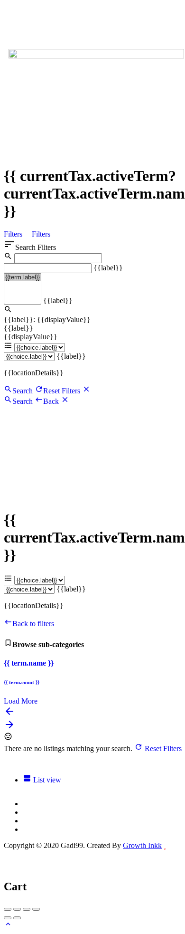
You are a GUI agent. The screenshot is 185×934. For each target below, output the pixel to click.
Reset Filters (62, 391)
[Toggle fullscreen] (26, 909)
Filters (14, 234)
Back (52, 401)
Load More (20, 701)
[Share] (17, 909)
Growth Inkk (142, 845)
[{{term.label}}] (22, 277)
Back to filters (33, 623)
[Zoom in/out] (36, 909)
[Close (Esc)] (7, 909)
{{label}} (108, 268)
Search (22, 391)
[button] (96, 30)
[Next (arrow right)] (17, 917)
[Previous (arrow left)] (7, 917)
